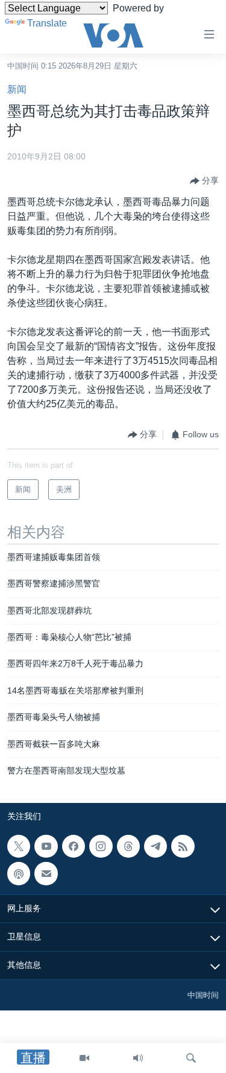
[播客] (18, 873)
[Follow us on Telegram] (155, 846)
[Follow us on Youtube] (45, 846)
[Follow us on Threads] (128, 846)
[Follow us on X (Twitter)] (18, 846)
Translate (47, 23)
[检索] (191, 1058)
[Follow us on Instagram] (100, 846)
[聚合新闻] (182, 846)
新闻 (17, 89)
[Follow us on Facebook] (73, 846)
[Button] (204, 181)
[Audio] (138, 1058)
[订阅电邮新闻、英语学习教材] (45, 873)
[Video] (84, 1058)
